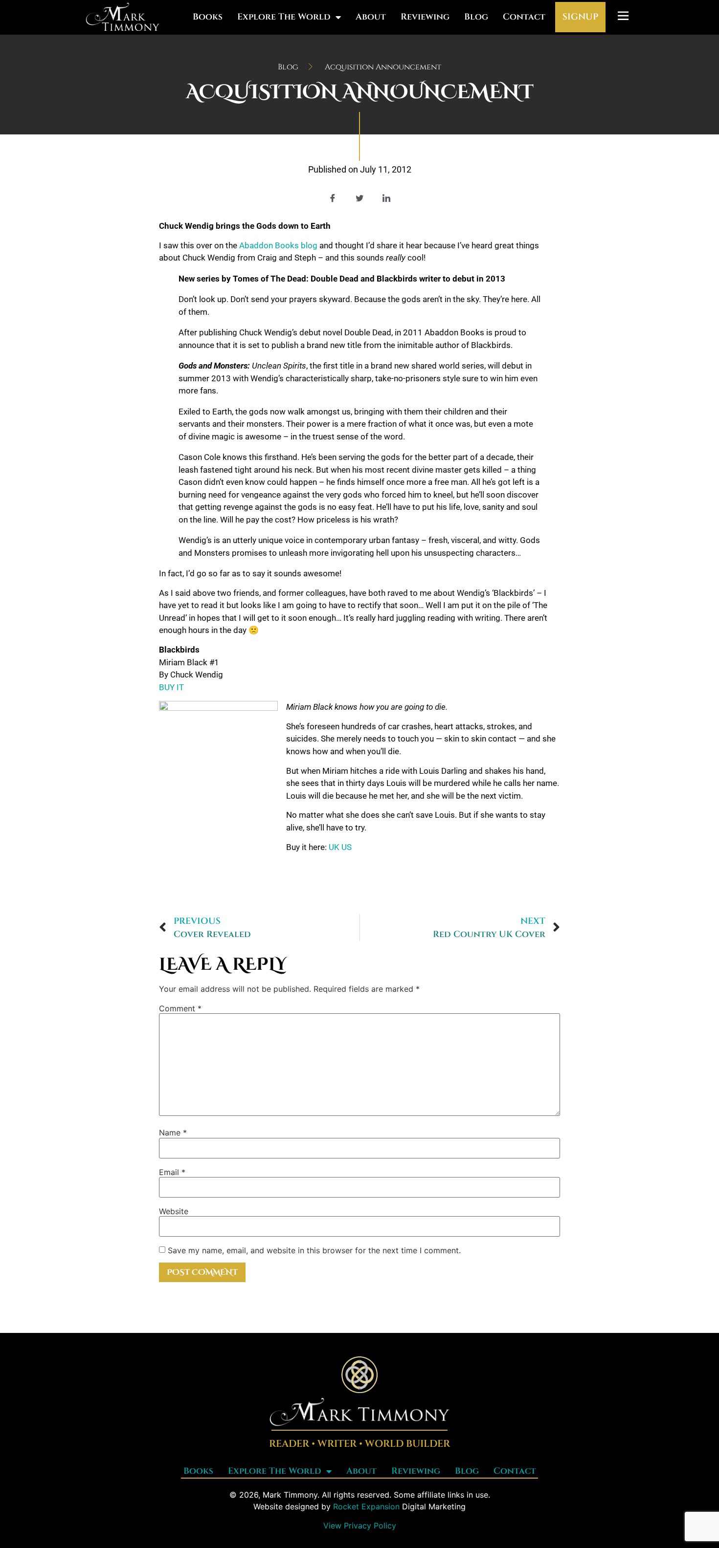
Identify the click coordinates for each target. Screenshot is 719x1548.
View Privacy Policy (359, 1525)
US (346, 847)
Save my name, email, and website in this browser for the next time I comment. (314, 1250)
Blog (476, 17)
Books (208, 17)
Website (173, 1211)
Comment (180, 1008)
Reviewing (425, 17)
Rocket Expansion (366, 1506)
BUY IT (171, 687)
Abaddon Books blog (278, 245)
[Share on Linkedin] (386, 198)
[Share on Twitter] (359, 198)
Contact (524, 17)
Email (172, 1172)
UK (334, 847)
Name (173, 1132)
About (371, 17)
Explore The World (284, 17)
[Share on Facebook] (332, 198)
